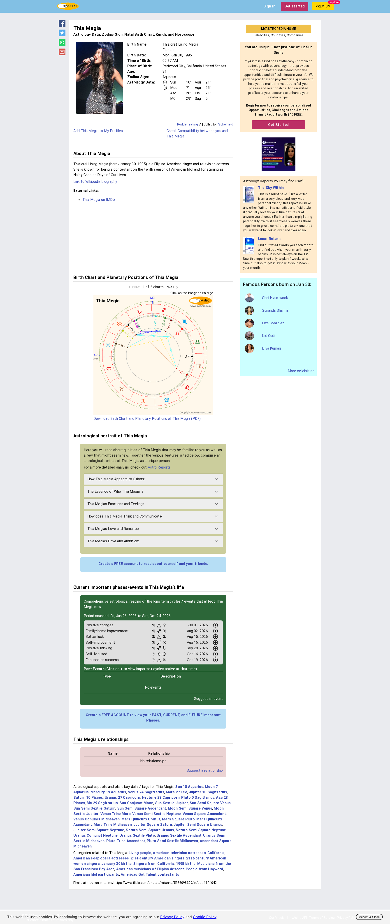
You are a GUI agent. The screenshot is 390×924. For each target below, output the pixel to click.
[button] (153, 479)
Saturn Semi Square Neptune (201, 830)
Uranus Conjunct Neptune (95, 835)
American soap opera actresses (101, 858)
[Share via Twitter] (62, 35)
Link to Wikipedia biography (95, 181)
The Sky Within (271, 188)
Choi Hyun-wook (275, 298)
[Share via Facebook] (62, 25)
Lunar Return (269, 239)
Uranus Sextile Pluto (137, 835)
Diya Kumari (271, 348)
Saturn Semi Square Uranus (150, 830)
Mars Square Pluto (178, 819)
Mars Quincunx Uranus (140, 819)
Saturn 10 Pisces (88, 797)
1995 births (186, 863)
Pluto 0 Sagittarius (197, 797)
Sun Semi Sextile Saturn (94, 808)
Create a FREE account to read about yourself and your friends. (153, 564)
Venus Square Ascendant (204, 814)
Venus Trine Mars (115, 814)
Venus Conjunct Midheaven (96, 819)
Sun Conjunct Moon (136, 803)
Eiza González (273, 323)
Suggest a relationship (205, 770)
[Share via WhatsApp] (62, 44)
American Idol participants (96, 874)
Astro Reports (159, 467)
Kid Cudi (268, 336)
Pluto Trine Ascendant (125, 841)
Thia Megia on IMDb (98, 199)
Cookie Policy (204, 917)
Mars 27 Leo (176, 792)
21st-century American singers (158, 858)
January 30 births (116, 863)
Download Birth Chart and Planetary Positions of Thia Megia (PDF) (147, 418)
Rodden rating (187, 124)
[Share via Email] (62, 54)
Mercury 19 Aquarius (108, 792)
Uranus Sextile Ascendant (179, 835)
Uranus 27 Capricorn (122, 797)
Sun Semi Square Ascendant (141, 808)
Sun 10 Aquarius (189, 787)
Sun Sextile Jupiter (171, 803)
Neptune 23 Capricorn (161, 797)
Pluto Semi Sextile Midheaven (172, 841)
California (216, 853)
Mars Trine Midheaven (113, 824)
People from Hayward (204, 869)
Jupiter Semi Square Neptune (98, 830)
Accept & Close (369, 917)
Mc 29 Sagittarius (102, 803)
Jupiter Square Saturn (152, 824)
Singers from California (153, 863)
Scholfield (225, 124)
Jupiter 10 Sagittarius (208, 792)
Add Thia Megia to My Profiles (98, 131)
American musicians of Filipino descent (150, 869)
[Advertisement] (153, 237)
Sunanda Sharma (275, 310)
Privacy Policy (172, 917)
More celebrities (301, 371)
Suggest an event (208, 698)
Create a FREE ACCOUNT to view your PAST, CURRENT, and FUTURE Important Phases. (153, 717)
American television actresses (179, 853)
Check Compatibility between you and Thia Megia (197, 133)
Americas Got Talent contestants (150, 874)
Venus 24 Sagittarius (146, 792)
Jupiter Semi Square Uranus (198, 824)
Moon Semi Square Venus (190, 808)
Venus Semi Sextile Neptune (156, 814)
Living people (140, 853)
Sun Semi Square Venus (210, 803)
